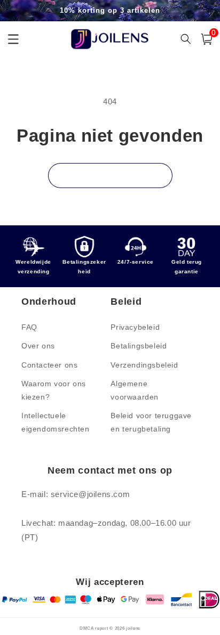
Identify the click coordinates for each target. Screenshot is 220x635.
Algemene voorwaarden (135, 390)
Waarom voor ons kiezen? (53, 390)
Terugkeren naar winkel (110, 175)
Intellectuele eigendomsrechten (55, 422)
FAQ (29, 327)
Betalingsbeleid (139, 345)
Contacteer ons (49, 365)
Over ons (38, 345)
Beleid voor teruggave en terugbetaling (151, 422)
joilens (133, 628)
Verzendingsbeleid (144, 365)
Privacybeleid (135, 327)
